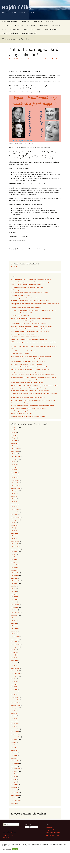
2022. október (14, 546)
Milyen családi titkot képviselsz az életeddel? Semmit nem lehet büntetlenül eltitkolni (32, 405)
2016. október (14, 734)
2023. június (14, 525)
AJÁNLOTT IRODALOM (51, 29)
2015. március (14, 784)
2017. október (14, 702)
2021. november (15, 575)
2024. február (14, 504)
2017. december (15, 697)
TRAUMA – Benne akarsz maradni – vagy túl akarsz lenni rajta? (26, 284)
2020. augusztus (15, 615)
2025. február (14, 475)
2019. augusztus (15, 647)
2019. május (14, 655)
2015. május (14, 779)
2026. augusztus (15, 427)
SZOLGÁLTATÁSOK (7, 25)
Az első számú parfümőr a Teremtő (20, 353)
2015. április (14, 782)
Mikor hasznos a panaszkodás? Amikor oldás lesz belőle (25, 298)
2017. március (14, 721)
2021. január (14, 602)
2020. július (13, 618)
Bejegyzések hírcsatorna (52, 830)
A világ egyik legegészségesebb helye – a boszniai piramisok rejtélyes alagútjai (31, 326)
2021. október (14, 578)
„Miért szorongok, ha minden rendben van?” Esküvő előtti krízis (27, 382)
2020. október (14, 610)
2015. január (14, 790)
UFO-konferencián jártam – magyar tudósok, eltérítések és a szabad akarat (30, 300)
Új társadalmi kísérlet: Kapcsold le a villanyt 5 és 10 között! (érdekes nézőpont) (31, 282)
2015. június (14, 776)
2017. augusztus (15, 708)
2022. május (14, 559)
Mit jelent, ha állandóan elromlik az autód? (21, 313)
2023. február (14, 536)
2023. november (15, 512)
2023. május (14, 528)
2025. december (15, 448)
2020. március (14, 628)
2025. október (14, 454)
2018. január (14, 694)
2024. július (13, 493)
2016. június (14, 745)
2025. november (15, 451)
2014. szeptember (15, 800)
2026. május (14, 435)
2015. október (14, 766)
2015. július (13, 774)
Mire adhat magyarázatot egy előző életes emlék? (24, 411)
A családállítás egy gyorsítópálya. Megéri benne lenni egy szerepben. (28, 408)
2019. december (15, 636)
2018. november (15, 671)
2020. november (15, 607)
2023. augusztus (15, 520)
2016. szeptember (15, 737)
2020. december (15, 604)
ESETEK (4, 29)
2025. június (14, 464)
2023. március (14, 533)
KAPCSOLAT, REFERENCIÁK (29, 33)
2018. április (14, 686)
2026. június (14, 432)
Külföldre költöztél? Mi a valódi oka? (20, 315)
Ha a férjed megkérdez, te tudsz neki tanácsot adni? (24, 290)
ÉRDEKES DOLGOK (36, 29)
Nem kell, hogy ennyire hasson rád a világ (21, 413)
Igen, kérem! (14, 266)
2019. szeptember (15, 644)
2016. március (14, 753)
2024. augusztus (15, 491)
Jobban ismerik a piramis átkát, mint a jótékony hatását (25, 336)
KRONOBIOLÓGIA (14, 29)
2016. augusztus (15, 739)
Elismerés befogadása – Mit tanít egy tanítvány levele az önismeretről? (29, 367)
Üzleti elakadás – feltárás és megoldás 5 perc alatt (24, 403)
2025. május (14, 467)
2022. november (15, 543)
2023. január (14, 538)
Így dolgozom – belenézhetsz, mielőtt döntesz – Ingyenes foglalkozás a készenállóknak (33, 377)
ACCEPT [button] (15, 849)
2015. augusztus (15, 771)
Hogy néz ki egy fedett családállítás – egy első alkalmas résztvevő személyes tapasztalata (34, 385)
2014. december (15, 792)
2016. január (14, 758)
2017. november (15, 700)
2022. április (14, 562)
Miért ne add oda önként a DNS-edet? (20, 295)
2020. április (14, 626)
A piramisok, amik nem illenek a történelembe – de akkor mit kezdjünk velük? (30, 329)
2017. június (14, 713)
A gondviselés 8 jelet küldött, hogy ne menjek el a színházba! (26, 364)
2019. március (14, 660)
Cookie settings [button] (7, 849)
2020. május (14, 623)
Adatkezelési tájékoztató (9, 832)
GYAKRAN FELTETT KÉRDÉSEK (10, 33)
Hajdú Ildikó (56, 59)
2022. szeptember (15, 549)
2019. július (13, 649)
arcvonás (34, 59)
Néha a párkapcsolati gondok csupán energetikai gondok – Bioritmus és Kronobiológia (33, 400)
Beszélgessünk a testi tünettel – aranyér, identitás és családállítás (28, 361)
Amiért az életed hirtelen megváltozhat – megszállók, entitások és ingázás (30, 331)
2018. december (15, 668)
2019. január (14, 665)
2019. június (14, 652)
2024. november (15, 483)
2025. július (13, 461)
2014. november (15, 795)
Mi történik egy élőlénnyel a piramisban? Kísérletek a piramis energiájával (29, 339)
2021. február (14, 599)
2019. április (14, 657)
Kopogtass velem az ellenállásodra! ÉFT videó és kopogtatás (26, 307)
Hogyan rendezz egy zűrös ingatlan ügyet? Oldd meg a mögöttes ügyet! (29, 388)
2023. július (13, 522)
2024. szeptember (15, 488)
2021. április (14, 594)
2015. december (15, 760)
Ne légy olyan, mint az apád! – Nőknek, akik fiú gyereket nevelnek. (27, 372)
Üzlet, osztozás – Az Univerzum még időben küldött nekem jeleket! (28, 397)
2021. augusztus (15, 583)
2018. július (13, 678)
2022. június (14, 557)
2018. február (14, 692)
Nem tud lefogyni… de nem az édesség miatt (22, 334)
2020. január (14, 633)
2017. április (14, 718)
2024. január (14, 506)
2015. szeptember (15, 768)
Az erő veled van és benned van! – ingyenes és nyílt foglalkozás (27, 380)
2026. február (14, 443)
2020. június (14, 620)
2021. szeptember (15, 581)
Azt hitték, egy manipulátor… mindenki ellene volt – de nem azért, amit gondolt (31, 318)
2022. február (14, 567)
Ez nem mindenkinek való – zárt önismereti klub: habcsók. (25, 359)
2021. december (15, 573)
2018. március (14, 689)
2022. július (13, 554)
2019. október (14, 641)
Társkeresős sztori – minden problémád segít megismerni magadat (28, 416)
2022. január (14, 570)
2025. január (14, 477)
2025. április (14, 469)
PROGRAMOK (49, 21)
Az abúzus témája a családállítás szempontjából (23, 321)
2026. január (14, 446)
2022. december (15, 541)
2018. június (14, 681)
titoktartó (47, 59)
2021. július (13, 586)
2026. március (14, 440)
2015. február (14, 787)
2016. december (15, 729)
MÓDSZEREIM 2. (43, 25)
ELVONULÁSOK (19, 25)
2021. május (14, 591)
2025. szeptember (15, 456)
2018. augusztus (15, 676)
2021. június (14, 588)
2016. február (14, 755)
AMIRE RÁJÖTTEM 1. (57, 25)
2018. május (14, 684)
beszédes (39, 59)
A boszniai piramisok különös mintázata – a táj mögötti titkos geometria (29, 323)
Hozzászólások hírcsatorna (53, 832)
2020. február (14, 631)
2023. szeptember (15, 517)
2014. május (14, 803)
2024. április (14, 501)
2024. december (15, 480)
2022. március (14, 565)
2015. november (15, 763)
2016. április (14, 750)
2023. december (15, 509)
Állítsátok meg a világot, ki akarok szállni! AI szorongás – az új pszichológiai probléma (32, 374)
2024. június (14, 496)
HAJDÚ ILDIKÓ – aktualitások (9, 21)
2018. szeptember (15, 673)
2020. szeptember (15, 612)
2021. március (14, 596)
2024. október (14, 485)
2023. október (14, 514)
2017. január (14, 726)
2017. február (14, 723)
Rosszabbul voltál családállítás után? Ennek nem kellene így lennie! (28, 287)
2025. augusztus (15, 459)
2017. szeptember (15, 705)
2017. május (14, 715)
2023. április (14, 530)
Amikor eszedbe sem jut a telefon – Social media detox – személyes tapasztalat (31, 356)
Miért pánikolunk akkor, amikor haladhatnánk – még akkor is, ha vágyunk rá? (30, 369)
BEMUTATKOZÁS (37, 21)
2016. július (13, 742)
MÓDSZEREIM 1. (31, 25)
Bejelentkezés (49, 827)
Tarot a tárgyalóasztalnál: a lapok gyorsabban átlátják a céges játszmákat (29, 292)
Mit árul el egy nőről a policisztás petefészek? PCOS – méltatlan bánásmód (30, 390)
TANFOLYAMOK (25, 21)
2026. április (14, 438)
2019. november (15, 639)
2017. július (13, 710)
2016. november (15, 731)
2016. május (14, 747)
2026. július (13, 430)
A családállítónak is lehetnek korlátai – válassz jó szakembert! (26, 351)
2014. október (14, 798)
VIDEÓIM (25, 29)
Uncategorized (25, 59)
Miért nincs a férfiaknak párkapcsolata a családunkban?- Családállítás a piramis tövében (33, 310)
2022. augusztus (15, 551)
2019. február (14, 663)
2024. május (14, 498)
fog (44, 59)
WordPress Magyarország (52, 835)
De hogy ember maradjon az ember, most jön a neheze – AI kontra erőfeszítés (31, 279)
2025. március (14, 472)
